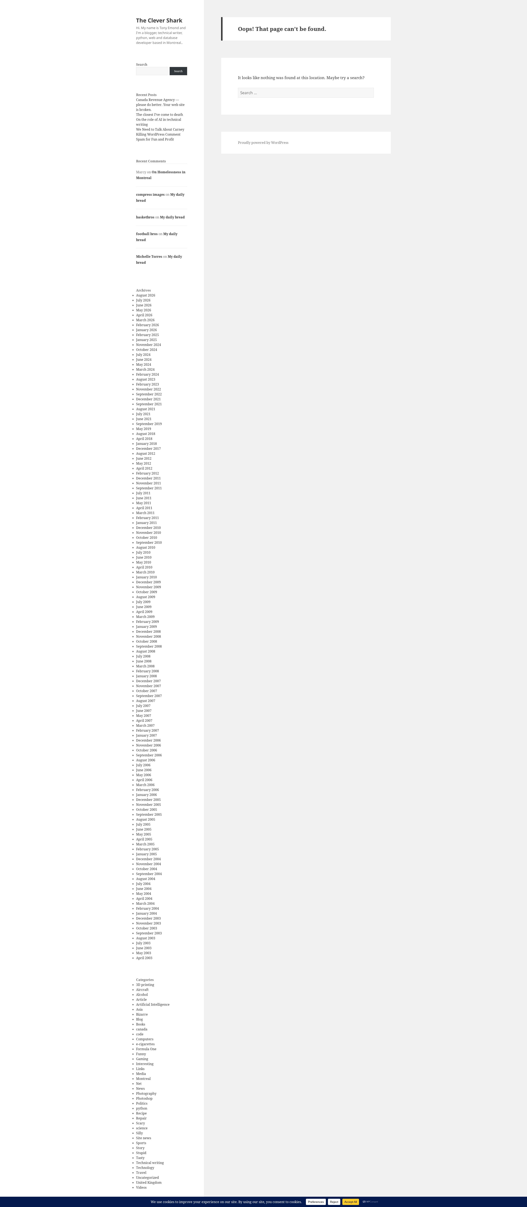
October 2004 (146, 869)
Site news (143, 1138)
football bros (147, 234)
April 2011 (144, 508)
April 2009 (144, 611)
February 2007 (147, 730)
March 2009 (145, 616)
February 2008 (147, 671)
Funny (141, 1054)
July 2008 (143, 656)
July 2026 (143, 300)
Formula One (146, 1049)
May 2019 (143, 429)
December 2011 (148, 478)
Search (141, 64)
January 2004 (146, 913)
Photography (146, 1093)
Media (141, 1073)
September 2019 (149, 424)
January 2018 (146, 443)
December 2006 (148, 740)
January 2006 (146, 794)
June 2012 (144, 458)
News (140, 1088)
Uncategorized (147, 1177)
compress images (150, 194)
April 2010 (144, 567)
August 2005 (145, 819)
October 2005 (146, 809)
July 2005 (143, 824)
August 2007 (145, 700)
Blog (139, 1019)
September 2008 (149, 646)
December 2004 (148, 859)
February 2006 (147, 789)
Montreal (143, 1078)
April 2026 (144, 315)
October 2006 (146, 750)
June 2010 (144, 557)
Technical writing (150, 1162)
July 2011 (143, 493)
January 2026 (146, 330)
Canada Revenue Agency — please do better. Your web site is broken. (160, 104)
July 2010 (143, 552)
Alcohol (142, 994)
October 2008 (146, 641)
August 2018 (145, 433)
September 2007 (149, 696)
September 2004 (149, 874)
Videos (141, 1187)
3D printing (145, 984)
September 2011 (149, 488)
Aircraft (142, 989)
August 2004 (145, 879)
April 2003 (144, 958)
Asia (139, 1009)
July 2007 (143, 705)
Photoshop (144, 1098)
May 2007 (143, 715)
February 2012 (147, 473)
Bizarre (142, 1014)
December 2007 (148, 681)
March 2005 (145, 844)
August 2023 (145, 379)
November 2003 (148, 923)
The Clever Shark (159, 20)
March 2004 (145, 903)
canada (141, 1029)
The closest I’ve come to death (159, 114)
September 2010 (149, 542)
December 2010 (148, 527)
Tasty (140, 1157)
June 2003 (144, 948)
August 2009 (145, 597)
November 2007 (148, 686)
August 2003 (145, 938)
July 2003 (143, 943)
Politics (141, 1103)
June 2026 (144, 305)
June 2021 (144, 419)
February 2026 (147, 325)
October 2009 (146, 592)
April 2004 (144, 898)
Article (141, 999)
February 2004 (147, 908)
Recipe (141, 1113)
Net (139, 1083)
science (142, 1128)
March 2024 (145, 369)
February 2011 (147, 518)
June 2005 (144, 829)
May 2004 (143, 893)
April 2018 (144, 438)
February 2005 (147, 849)
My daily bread (172, 217)
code (139, 1034)
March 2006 (145, 785)
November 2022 (148, 389)
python (141, 1108)
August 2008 (145, 651)
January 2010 (146, 577)
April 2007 (144, 720)
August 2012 (145, 453)
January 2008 (146, 676)
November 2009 (148, 587)
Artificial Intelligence (153, 1004)
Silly (139, 1133)
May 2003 (143, 953)
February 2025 (147, 335)
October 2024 (146, 349)
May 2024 (143, 364)
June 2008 (144, 661)
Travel (141, 1172)
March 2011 (145, 513)
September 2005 (149, 814)
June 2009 (144, 607)
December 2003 (148, 918)
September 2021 (149, 404)
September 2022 (149, 394)
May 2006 (143, 775)
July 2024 (143, 354)
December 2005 (148, 799)
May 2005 (143, 834)
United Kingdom (149, 1182)
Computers (144, 1039)
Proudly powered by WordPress (263, 142)
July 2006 (143, 765)
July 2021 (143, 414)
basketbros (145, 217)
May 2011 (143, 503)
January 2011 (146, 522)
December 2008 (148, 631)
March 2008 (145, 666)
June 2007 (144, 710)
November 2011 (148, 483)
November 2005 (148, 804)
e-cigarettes (145, 1044)
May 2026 (143, 310)
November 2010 (148, 532)
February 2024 (147, 374)
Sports (141, 1143)
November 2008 (148, 636)
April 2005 (144, 839)
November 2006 (148, 745)
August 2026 (145, 295)
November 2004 (148, 864)
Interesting (145, 1064)
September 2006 (149, 755)
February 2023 (147, 384)
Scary (140, 1123)
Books (140, 1024)
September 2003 (149, 933)
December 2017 (148, 448)
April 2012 (144, 468)
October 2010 (146, 537)
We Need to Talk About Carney (160, 129)
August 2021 (145, 409)
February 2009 (147, 621)
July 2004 (143, 883)
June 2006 (144, 770)
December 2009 (148, 582)
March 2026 (145, 320)
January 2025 (146, 339)
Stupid (141, 1153)
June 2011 (144, 498)
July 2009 (143, 602)
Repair (141, 1118)
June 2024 (144, 359)
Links (140, 1068)
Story (140, 1148)
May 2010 (143, 562)
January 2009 (146, 626)
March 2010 (145, 572)
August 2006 (145, 760)
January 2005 (146, 854)
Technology (145, 1167)
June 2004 (144, 888)
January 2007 (146, 735)
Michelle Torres (149, 256)
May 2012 (143, 463)
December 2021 (148, 399)
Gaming (142, 1059)
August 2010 (145, 547)
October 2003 (146, 928)
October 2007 (146, 691)
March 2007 (145, 725)
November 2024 (148, 344)
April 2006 (144, 780)
